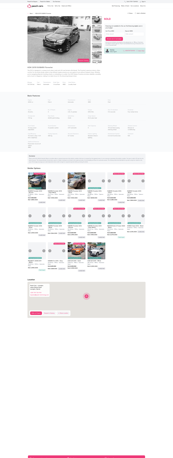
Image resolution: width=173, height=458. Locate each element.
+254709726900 (130, 50)
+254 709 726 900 (35, 292)
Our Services (56, 1)
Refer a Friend (125, 6)
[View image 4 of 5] (57, 188)
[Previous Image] (30, 180)
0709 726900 (133, 1)
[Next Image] (43, 180)
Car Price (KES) (110, 31)
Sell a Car (57, 6)
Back (31, 13)
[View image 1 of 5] (114, 188)
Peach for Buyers (32, 1)
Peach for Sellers (45, 1)
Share (131, 13)
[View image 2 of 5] (115, 188)
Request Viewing (83, 60)
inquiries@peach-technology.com (39, 295)
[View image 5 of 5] (58, 188)
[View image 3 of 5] (76, 188)
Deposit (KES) (129, 31)
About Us (143, 6)
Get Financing (116, 6)
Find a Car (50, 6)
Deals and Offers (66, 6)
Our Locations (135, 6)
